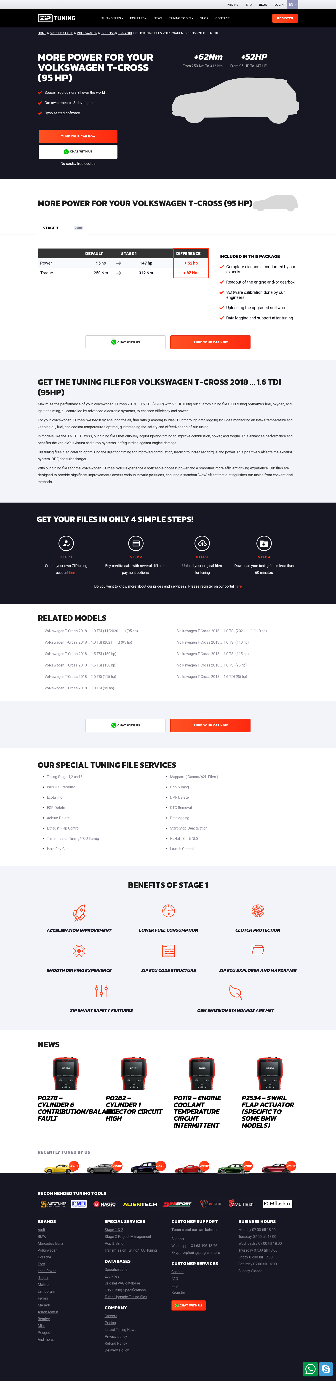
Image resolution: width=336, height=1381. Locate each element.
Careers (111, 1316)
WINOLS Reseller (61, 787)
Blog (263, 4)
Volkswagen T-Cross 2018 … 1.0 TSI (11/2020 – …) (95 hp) (91, 631)
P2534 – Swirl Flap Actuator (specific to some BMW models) (268, 1111)
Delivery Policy (117, 1350)
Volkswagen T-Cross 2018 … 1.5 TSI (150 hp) (80, 654)
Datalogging (179, 818)
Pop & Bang (179, 787)
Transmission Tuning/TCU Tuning (73, 838)
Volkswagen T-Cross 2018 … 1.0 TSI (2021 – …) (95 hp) (88, 642)
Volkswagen (87, 33)
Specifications (61, 33)
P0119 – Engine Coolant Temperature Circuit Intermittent (197, 1111)
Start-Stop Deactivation (188, 828)
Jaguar (43, 1278)
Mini (41, 1326)
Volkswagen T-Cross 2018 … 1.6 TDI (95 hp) (212, 676)
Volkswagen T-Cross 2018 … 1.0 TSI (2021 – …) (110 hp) (222, 631)
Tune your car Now (78, 136)
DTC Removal (181, 808)
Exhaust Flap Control (63, 828)
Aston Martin (48, 1312)
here (72, 572)
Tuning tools (180, 18)
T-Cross (108, 33)
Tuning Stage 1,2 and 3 (65, 777)
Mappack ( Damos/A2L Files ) (194, 777)
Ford (41, 1264)
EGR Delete (56, 808)
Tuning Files (111, 18)
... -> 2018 (125, 33)
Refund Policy (116, 1343)
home (42, 33)
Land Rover (47, 1271)
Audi (41, 1230)
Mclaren (44, 1284)
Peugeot (44, 1332)
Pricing (233, 4)
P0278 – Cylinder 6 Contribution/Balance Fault (78, 1108)
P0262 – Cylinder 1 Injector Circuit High (134, 1108)
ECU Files (137, 18)
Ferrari (43, 1298)
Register (285, 18)
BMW (42, 1236)
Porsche (44, 1257)
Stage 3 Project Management (128, 1236)
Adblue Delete (58, 818)
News (158, 18)
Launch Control (182, 849)
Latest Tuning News (120, 1329)
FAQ (249, 4)
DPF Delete (179, 797)
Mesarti (44, 1305)
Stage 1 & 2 (114, 1230)
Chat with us (81, 151)
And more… (46, 1339)
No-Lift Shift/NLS (184, 838)
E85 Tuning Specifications (125, 1290)
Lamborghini (47, 1291)
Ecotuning (54, 797)
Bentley (44, 1319)
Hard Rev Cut (57, 849)
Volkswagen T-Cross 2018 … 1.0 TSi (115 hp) (213, 654)
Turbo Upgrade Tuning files (126, 1297)
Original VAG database (122, 1283)
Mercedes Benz (50, 1243)
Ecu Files (112, 1276)
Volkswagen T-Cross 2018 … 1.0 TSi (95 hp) (212, 665)
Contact (222, 18)
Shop (204, 18)
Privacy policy (116, 1336)
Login (279, 4)
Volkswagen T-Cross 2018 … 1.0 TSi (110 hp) (213, 642)
